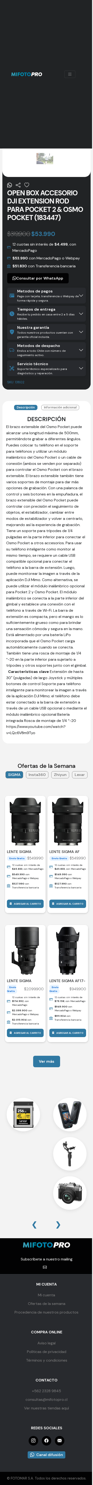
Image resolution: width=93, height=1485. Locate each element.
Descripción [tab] (26, 407)
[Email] (59, 1441)
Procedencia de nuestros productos (46, 1312)
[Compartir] (18, 185)
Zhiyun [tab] (60, 774)
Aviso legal (46, 1343)
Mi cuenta (46, 1295)
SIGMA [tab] (14, 774)
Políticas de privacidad (46, 1351)
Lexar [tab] (80, 774)
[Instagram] (33, 1441)
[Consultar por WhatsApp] (9, 185)
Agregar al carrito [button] (27, 903)
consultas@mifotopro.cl (46, 1399)
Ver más (46, 1061)
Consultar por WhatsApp (39, 278)
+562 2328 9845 (46, 1390)
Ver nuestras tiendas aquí (46, 1408)
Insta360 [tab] (37, 774)
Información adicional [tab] (60, 407)
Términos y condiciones (46, 1360)
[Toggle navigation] (69, 74)
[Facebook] (46, 1441)
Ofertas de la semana (46, 1303)
